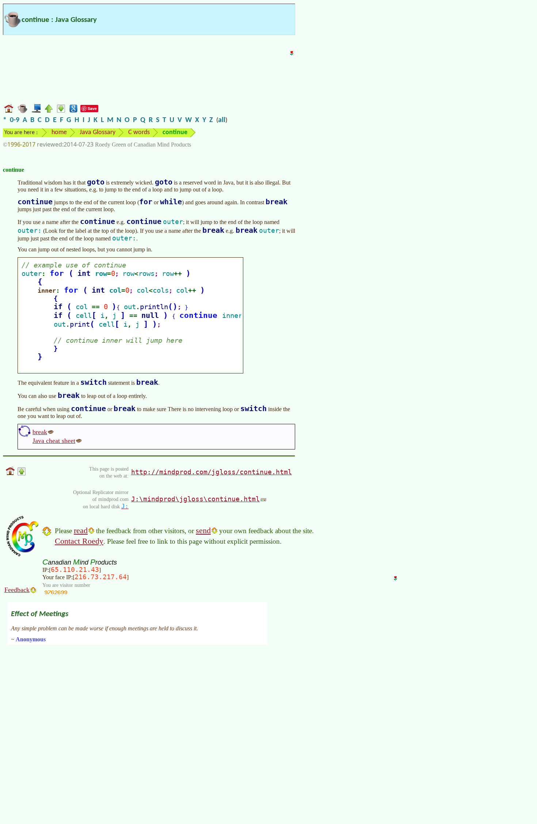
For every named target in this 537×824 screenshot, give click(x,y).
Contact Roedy (79, 541)
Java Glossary (97, 132)
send (203, 530)
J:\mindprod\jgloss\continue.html (195, 499)
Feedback (17, 589)
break (40, 432)
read (81, 530)
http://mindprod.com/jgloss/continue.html (211, 472)
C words (139, 132)
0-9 (14, 120)
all (221, 120)
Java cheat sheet (54, 440)
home (59, 132)
